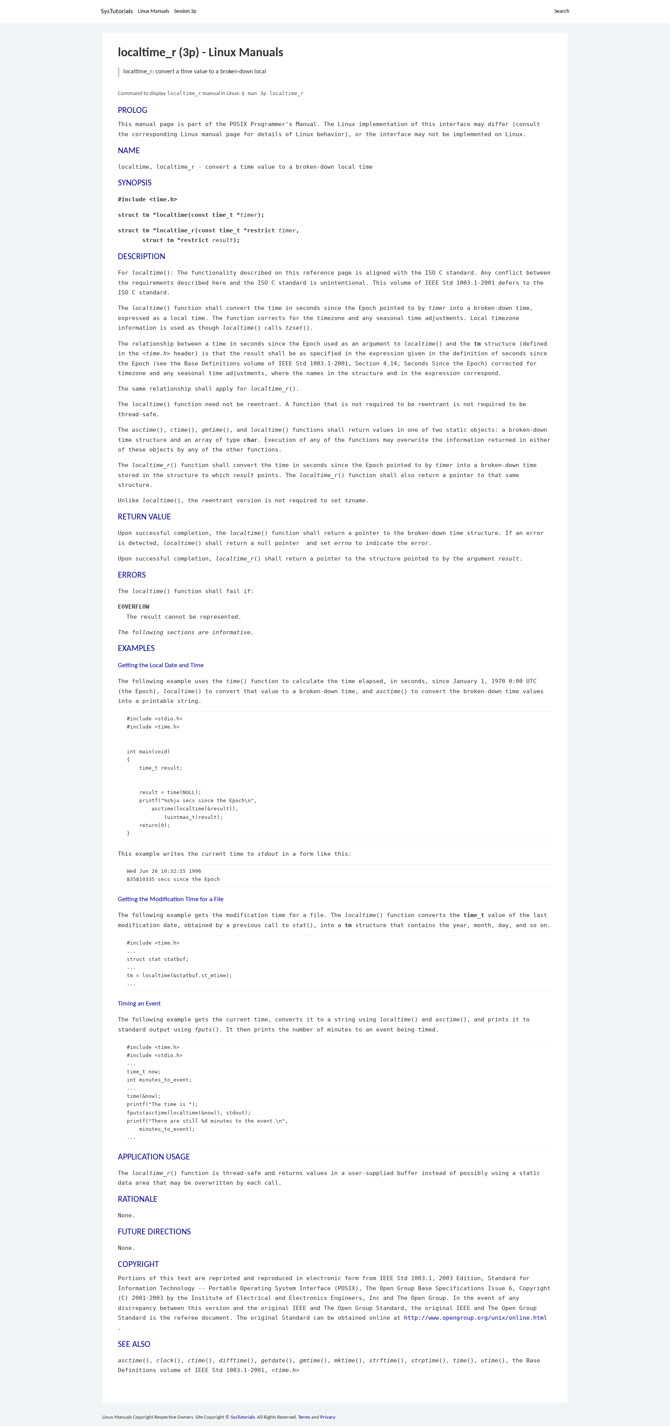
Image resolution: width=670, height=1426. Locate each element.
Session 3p (185, 11)
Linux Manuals (153, 11)
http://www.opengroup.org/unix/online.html (475, 1317)
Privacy (327, 1417)
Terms (304, 1417)
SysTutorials (117, 11)
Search (561, 11)
